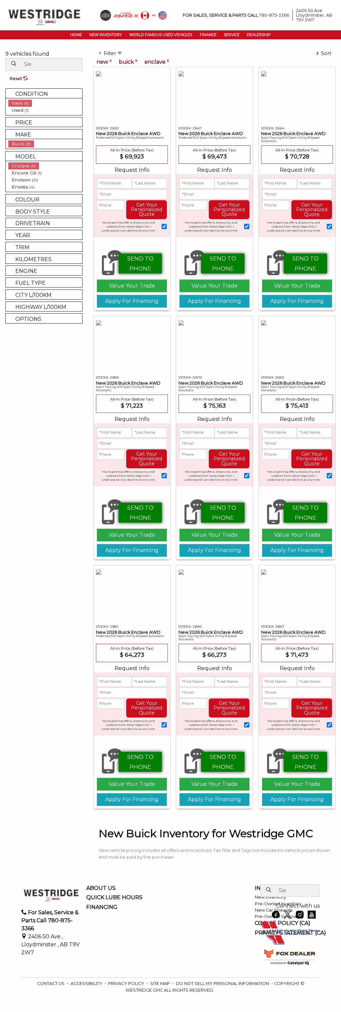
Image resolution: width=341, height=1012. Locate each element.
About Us (101, 888)
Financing (102, 907)
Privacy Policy (126, 983)
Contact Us (51, 983)
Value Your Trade (132, 286)
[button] (75, 34)
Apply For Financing (132, 301)
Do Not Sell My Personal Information (223, 983)
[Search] (13, 64)
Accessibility (87, 983)
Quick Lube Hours (114, 898)
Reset (16, 78)
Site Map (160, 983)
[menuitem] (45, 103)
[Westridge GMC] (44, 15)
